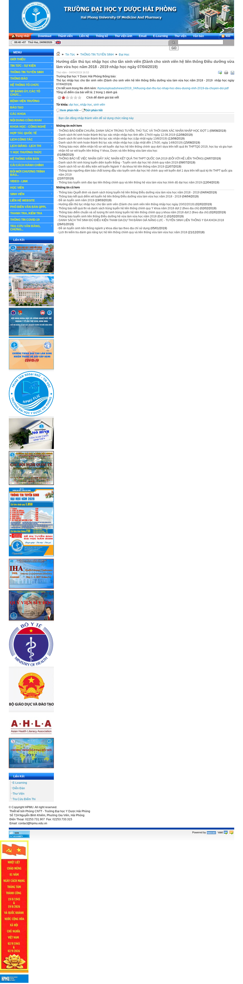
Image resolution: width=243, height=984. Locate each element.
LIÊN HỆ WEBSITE (22, 200)
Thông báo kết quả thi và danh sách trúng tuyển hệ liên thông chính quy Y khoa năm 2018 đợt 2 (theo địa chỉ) (129, 208)
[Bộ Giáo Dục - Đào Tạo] (31, 709)
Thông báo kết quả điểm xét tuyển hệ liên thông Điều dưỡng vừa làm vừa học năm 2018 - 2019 (120, 196)
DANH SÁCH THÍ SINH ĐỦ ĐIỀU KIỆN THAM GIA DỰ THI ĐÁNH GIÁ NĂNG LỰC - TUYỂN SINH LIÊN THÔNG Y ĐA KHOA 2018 (141, 220)
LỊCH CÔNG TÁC (21, 139)
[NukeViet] (211, 832)
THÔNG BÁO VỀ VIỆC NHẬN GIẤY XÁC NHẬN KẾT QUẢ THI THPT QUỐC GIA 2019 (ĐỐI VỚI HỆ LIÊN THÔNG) (131, 158)
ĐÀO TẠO (16, 107)
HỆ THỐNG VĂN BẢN (24, 158)
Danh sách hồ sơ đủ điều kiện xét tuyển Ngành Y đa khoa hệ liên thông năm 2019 (111, 166)
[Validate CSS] (231, 832)
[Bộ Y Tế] (31, 665)
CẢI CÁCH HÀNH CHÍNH (27, 165)
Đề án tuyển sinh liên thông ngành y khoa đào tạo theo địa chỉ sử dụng (104, 228)
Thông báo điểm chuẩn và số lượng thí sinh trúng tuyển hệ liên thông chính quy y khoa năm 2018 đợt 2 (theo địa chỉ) (134, 212)
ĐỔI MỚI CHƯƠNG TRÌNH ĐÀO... (27, 173)
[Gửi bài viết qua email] (220, 73)
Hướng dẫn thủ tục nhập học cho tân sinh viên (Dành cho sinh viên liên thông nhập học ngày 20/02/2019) (127, 204)
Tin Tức (70, 54)
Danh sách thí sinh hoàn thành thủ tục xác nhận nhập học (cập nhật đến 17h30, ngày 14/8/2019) (121, 142)
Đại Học (124, 54)
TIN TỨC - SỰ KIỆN (23, 65)
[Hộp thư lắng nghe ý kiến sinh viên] (31, 448)
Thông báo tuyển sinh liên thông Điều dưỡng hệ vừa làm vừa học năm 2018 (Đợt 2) (112, 216)
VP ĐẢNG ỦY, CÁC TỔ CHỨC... (25, 93)
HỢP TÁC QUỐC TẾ (23, 133)
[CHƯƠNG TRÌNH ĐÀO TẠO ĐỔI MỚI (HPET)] (31, 767)
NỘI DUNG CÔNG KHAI (26, 120)
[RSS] (226, 36)
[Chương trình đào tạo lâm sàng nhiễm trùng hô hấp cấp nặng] (31, 368)
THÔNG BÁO (19, 78)
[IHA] (31, 587)
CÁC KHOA (18, 114)
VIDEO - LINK (19, 181)
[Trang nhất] (58, 54)
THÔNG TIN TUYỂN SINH (27, 72)
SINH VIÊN (17, 194)
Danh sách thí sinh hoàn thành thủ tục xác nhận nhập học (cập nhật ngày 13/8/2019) (113, 138)
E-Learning (20, 782)
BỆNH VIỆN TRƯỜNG (24, 101)
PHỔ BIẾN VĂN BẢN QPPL (28, 207)
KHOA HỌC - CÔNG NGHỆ (28, 126)
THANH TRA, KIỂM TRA (26, 213)
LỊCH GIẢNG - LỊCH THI (25, 146)
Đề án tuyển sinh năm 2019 (76, 200)
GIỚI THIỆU (17, 59)
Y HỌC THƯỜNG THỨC (26, 152)
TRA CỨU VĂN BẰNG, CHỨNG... (25, 227)
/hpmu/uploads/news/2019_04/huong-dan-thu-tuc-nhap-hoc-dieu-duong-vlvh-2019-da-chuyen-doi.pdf (163, 88)
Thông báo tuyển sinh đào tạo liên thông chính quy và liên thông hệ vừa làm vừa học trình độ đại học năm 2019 (130, 182)
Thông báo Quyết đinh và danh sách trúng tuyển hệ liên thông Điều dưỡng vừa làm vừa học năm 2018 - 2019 (129, 192)
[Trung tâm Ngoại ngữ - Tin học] (31, 415)
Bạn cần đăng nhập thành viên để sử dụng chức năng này (96, 118)
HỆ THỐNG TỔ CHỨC (24, 85)
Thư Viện (18, 793)
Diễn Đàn (19, 788)
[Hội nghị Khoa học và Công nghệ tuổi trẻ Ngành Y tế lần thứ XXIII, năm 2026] (31, 337)
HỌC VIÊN (17, 187)
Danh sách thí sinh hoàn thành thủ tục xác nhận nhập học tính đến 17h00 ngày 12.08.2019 (117, 134)
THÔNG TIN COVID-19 (25, 219)
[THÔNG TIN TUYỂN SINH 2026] (31, 556)
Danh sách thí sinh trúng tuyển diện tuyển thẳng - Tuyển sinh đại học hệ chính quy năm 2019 (118, 162)
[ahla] (31, 735)
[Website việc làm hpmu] (31, 305)
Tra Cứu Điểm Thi (24, 799)
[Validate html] (226, 832)
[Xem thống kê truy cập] (19, 837)
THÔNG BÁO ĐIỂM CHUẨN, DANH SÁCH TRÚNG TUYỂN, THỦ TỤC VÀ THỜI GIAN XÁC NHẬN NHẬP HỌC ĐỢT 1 (134, 130)
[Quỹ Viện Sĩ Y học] (31, 619)
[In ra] (226, 73)
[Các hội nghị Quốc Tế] (31, 484)
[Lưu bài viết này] (232, 73)
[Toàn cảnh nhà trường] (31, 273)
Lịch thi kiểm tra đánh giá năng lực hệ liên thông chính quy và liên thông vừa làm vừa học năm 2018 (123, 232)
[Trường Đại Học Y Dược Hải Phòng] (121, 16)
